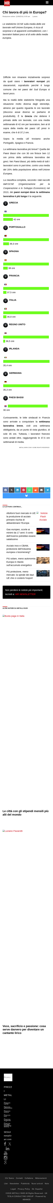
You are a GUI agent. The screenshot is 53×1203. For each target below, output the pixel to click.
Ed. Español (37, 1189)
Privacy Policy (24, 1189)
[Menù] (47, 2)
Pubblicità (25, 1183)
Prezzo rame (7, 1103)
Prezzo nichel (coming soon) (7, 1125)
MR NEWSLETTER (25, 594)
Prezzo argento (7, 1119)
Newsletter (14, 1183)
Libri (6, 1183)
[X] (9, 1145)
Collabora (29, 1178)
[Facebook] (5, 1145)
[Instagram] (5, 1158)
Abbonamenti (41, 1178)
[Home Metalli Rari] (7, 5)
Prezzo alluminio (8, 1107)
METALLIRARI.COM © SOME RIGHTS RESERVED (34, 447)
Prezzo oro (7, 1115)
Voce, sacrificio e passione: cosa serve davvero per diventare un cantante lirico (24, 1029)
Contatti (19, 1178)
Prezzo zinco (7, 1111)
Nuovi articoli (37, 1183)
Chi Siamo (9, 1178)
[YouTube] (5, 1154)
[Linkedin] (7, 1149)
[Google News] (5, 1163)
